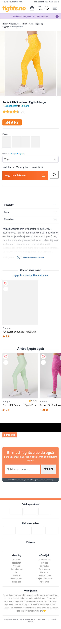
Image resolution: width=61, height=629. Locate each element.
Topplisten (16, 563)
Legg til (6, 363)
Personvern (44, 582)
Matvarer (16, 575)
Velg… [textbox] (7, 159)
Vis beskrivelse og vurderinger (32, 257)
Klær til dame (16, 569)
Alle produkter (14, 24)
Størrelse (13, 154)
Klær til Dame (27, 24)
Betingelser (44, 566)
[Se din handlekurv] (32, 8)
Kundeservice (44, 560)
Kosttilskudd (16, 579)
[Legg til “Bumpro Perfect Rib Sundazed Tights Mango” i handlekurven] (6, 289)
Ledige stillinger (44, 575)
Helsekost (16, 582)
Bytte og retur (44, 569)
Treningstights (17, 27)
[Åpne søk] (40, 8)
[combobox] (30, 159)
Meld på (48, 469)
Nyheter (16, 566)
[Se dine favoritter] (47, 8)
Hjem (4, 24)
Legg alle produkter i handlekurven (30, 275)
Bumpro (25, 106)
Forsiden (16, 560)
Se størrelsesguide (17, 154)
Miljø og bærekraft (45, 579)
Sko (16, 572)
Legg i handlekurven (15, 175)
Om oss (44, 563)
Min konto (44, 572)
